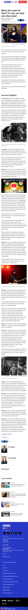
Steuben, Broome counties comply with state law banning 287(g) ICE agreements (18, 495)
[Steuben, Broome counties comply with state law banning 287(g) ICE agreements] (5, 494)
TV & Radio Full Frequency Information (10, 581)
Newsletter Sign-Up (7, 590)
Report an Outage (6, 587)
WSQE (16, 550)
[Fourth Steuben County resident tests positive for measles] (5, 485)
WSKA (10, 551)
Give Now (23, 2)
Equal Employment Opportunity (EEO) (10, 576)
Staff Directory (6, 570)
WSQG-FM (12, 550)
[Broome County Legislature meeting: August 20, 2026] (5, 514)
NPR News (5, 437)
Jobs (4, 565)
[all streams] (26, 608)
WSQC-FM (22, 550)
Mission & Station (6, 556)
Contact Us (5, 567)
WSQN (4, 551)
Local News (12, 482)
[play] (2, 608)
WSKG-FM (4, 550)
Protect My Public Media (8, 579)
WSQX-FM (8, 550)
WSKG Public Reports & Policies (9, 573)
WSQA (19, 550)
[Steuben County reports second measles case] (5, 504)
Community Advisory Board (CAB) (10, 562)
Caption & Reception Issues (8, 584)
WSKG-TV (7, 551)
